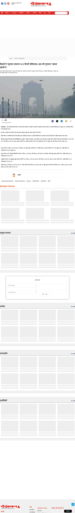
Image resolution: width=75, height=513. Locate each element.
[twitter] (5, 3)
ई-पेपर (49, 13)
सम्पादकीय (4, 353)
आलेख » (16, 58)
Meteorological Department (7, 181)
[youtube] (8, 3)
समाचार (7, 13)
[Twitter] (57, 121)
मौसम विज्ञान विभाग (36, 181)
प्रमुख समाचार (5, 233)
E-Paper (14, 13)
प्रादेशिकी (21, 13)
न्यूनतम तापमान (43, 181)
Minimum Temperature (20, 181)
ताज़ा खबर (32, 509)
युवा (45, 13)
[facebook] (2, 3)
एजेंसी (5, 120)
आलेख (2, 306)
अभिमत (28, 13)
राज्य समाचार (32, 512)
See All (73, 233)
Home (11, 58)
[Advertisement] (37, 25)
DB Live (40, 510)
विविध (40, 13)
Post (46, 294)
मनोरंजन (35, 13)
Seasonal (29, 181)
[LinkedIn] (61, 121)
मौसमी (49, 181)
